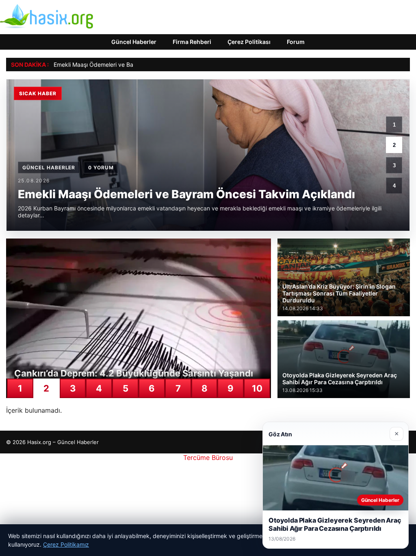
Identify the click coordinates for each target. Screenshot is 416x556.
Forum (296, 41)
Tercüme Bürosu (208, 457)
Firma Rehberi (192, 41)
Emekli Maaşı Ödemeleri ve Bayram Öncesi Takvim (120, 64)
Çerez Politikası (249, 41)
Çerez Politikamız (66, 544)
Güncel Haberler (133, 41)
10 (257, 388)
